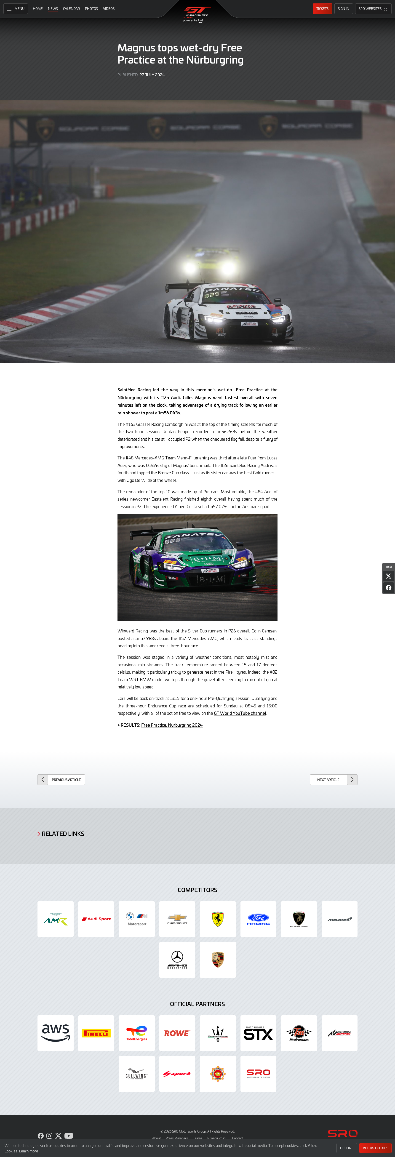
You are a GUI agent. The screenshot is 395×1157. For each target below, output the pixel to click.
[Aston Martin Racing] (55, 919)
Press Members (177, 1138)
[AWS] (55, 1033)
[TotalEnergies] (137, 1033)
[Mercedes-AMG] (177, 960)
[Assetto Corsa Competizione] (340, 1033)
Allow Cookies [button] (375, 1148)
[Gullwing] (137, 1074)
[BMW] (137, 919)
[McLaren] (340, 919)
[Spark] (177, 1074)
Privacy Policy (217, 1138)
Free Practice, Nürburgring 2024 (172, 725)
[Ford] (258, 919)
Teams (197, 1138)
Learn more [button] (28, 1150)
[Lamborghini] (299, 919)
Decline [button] (347, 1148)
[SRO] (258, 1074)
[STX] (258, 1033)
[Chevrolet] (177, 919)
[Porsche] (218, 960)
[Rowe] (177, 1033)
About (156, 1138)
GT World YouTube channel (240, 713)
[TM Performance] (299, 1033)
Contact (237, 1138)
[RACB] (218, 1074)
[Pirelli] (96, 1033)
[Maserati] (218, 1033)
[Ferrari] (218, 919)
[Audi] (96, 919)
